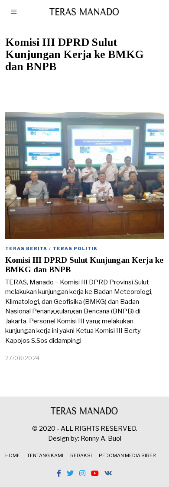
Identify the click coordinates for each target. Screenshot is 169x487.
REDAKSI (81, 455)
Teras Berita (26, 248)
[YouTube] (95, 473)
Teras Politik (75, 248)
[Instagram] (82, 473)
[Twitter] (70, 473)
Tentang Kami (45, 455)
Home (12, 455)
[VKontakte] (108, 473)
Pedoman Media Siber (127, 455)
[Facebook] (59, 473)
